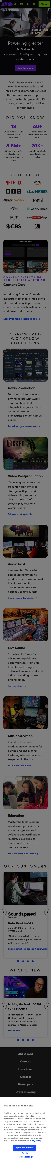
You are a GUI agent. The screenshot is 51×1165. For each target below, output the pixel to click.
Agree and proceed (24, 1147)
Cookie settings (25, 1157)
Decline (25, 1153)
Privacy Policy (34, 1140)
